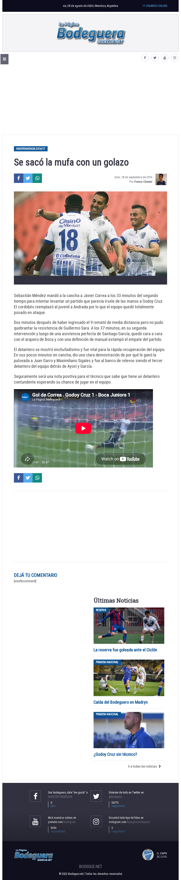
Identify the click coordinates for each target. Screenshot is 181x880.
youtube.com (61, 822)
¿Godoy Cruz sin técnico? (116, 754)
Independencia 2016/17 (30, 148)
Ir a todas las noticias (142, 766)
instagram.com (129, 822)
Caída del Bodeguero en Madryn (121, 702)
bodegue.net (90, 866)
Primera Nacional (107, 662)
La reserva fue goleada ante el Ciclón (125, 649)
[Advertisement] (90, 99)
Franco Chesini (143, 181)
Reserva (101, 610)
